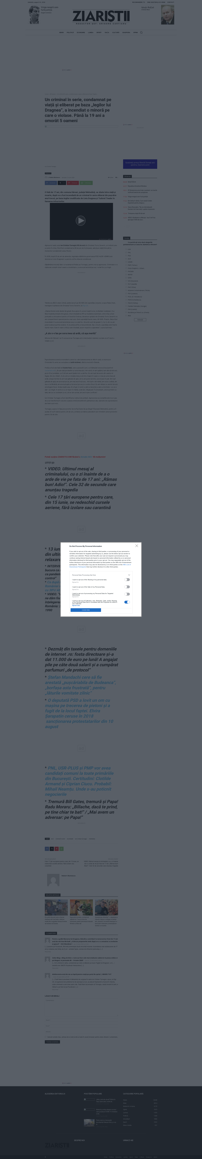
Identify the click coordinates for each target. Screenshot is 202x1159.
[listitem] (101, 575)
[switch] (127, 579)
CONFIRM (86, 610)
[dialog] (101, 579)
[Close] (137, 546)
